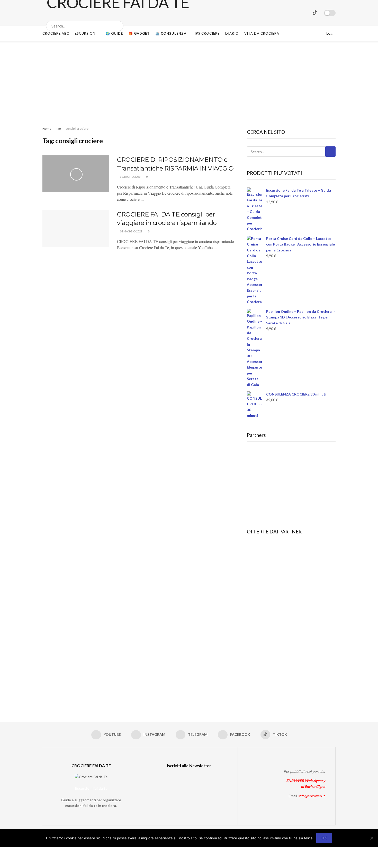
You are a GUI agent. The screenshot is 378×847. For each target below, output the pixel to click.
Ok (324, 838)
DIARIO (232, 33)
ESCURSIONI (86, 33)
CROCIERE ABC (55, 33)
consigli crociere (77, 128)
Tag (58, 128)
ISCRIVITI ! (350, 9)
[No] (371, 838)
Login (331, 33)
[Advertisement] (189, 80)
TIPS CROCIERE (206, 33)
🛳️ (170, 33)
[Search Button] (118, 26)
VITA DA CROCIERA (261, 33)
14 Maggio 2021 (130, 231)
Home (46, 128)
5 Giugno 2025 (129, 176)
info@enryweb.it (312, 796)
